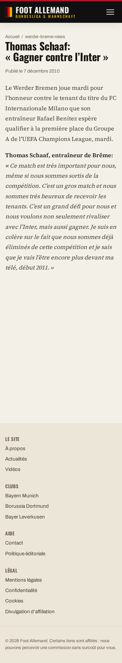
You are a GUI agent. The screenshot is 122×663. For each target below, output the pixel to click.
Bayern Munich (22, 495)
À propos (15, 448)
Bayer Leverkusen (25, 516)
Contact (14, 543)
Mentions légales (23, 580)
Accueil (12, 36)
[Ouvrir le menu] (110, 12)
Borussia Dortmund (27, 506)
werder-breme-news (45, 36)
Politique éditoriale (25, 553)
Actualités (16, 459)
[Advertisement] (61, 342)
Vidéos (12, 469)
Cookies (14, 600)
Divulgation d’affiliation (30, 611)
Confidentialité (21, 590)
